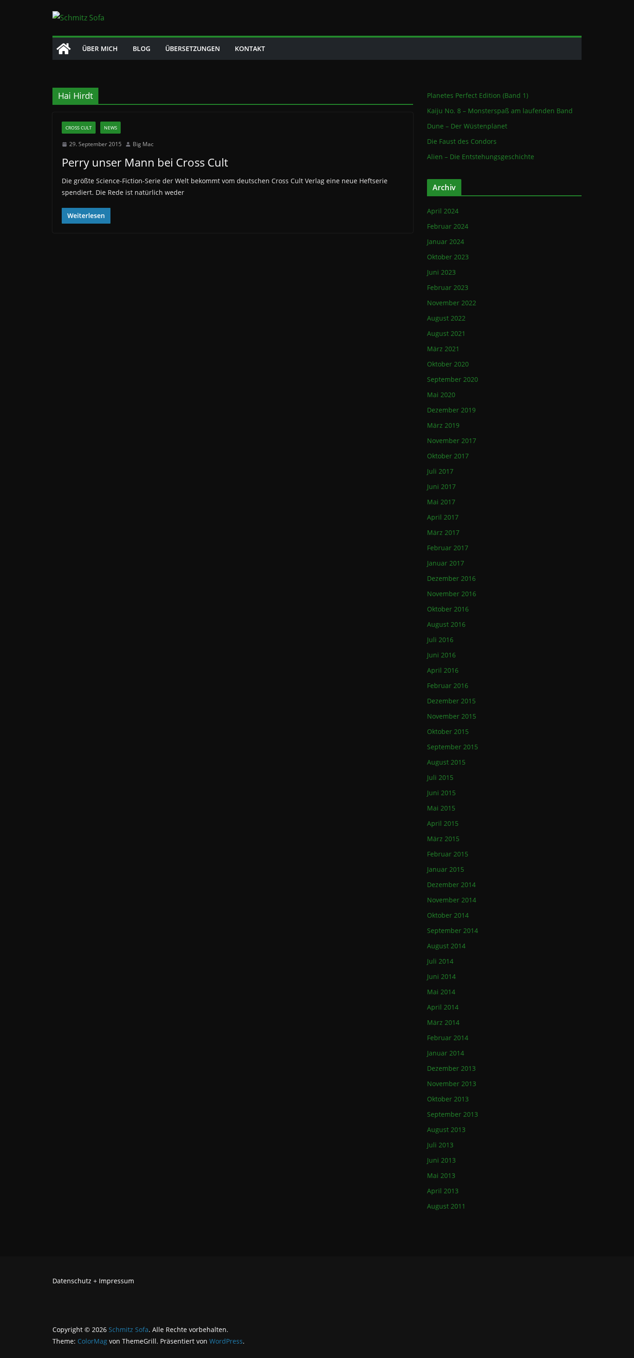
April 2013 (443, 1190)
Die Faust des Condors (462, 141)
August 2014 (446, 945)
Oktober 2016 (448, 609)
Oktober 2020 (448, 364)
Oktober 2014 (448, 915)
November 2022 (451, 302)
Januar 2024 (445, 241)
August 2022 (446, 318)
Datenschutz (71, 1280)
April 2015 (443, 823)
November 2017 (451, 440)
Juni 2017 (441, 486)
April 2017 (443, 517)
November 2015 (451, 716)
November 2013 (451, 1083)
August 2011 (446, 1206)
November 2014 (451, 899)
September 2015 (452, 746)
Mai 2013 (441, 1175)
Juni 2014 (441, 976)
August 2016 (446, 624)
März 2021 (443, 348)
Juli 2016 (440, 639)
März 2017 (443, 532)
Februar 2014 (447, 1037)
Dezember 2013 (451, 1068)
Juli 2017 (440, 471)
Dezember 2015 (451, 700)
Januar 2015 (445, 869)
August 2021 (446, 333)
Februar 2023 (447, 287)
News (110, 127)
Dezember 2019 (451, 409)
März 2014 (443, 1022)
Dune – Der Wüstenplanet (467, 126)
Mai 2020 (441, 394)
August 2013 (446, 1129)
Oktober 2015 (448, 731)
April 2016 (443, 670)
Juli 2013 (440, 1144)
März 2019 (443, 425)
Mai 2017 (441, 501)
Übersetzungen (192, 48)
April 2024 (443, 210)
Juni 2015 (441, 792)
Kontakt (250, 48)
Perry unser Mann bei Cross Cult (145, 162)
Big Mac (143, 144)
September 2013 (452, 1114)
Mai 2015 (441, 808)
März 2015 (443, 838)
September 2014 (452, 930)
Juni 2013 (441, 1160)
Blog (141, 48)
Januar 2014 (445, 1053)
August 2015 (446, 762)
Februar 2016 (447, 685)
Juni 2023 (441, 272)
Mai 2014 (441, 991)
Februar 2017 (447, 547)
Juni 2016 (441, 654)
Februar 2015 (447, 854)
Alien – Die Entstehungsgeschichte (480, 156)
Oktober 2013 (448, 1098)
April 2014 (443, 1007)
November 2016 (451, 593)
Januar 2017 (445, 563)
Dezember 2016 (451, 578)
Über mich (100, 48)
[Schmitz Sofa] (63, 49)
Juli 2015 (440, 777)
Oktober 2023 (448, 256)
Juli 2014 (440, 961)
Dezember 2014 (451, 884)
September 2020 (452, 379)
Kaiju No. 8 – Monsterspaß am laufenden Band (500, 110)
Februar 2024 (447, 226)
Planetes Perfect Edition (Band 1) (477, 95)
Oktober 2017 (448, 455)
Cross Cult (78, 127)
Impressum (116, 1280)
